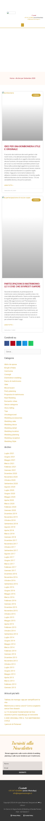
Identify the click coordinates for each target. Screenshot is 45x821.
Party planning (10, 391)
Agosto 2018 (9, 527)
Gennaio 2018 (10, 537)
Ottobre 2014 (10, 631)
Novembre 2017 (11, 544)
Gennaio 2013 (10, 687)
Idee (6, 384)
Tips (6, 411)
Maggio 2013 (9, 674)
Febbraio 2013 (10, 684)
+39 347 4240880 (28, 17)
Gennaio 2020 (10, 510)
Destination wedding (12, 378)
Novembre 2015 (11, 611)
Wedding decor (10, 424)
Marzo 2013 (9, 681)
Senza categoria (11, 404)
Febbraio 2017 (10, 567)
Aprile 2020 (9, 500)
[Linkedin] (25, 2)
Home (12, 78)
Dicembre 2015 (10, 607)
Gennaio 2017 (10, 570)
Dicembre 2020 (10, 473)
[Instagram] (13, 2)
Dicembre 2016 (10, 574)
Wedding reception (12, 438)
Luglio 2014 (9, 637)
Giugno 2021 (9, 457)
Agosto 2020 (9, 487)
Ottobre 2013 (10, 664)
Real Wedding (10, 398)
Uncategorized (10, 414)
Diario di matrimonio (12, 381)
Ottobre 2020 (10, 480)
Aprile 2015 (9, 624)
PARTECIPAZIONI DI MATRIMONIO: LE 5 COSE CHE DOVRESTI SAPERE (22, 285)
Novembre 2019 (11, 517)
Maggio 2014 (9, 644)
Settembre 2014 (11, 634)
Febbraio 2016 (10, 600)
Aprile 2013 (9, 677)
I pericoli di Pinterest (12, 724)
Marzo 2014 (9, 647)
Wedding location (11, 431)
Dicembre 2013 (10, 657)
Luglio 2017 (9, 557)
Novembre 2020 (11, 477)
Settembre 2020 (11, 483)
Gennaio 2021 (10, 470)
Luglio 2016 (9, 587)
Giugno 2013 (9, 671)
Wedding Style (10, 441)
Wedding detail (10, 428)
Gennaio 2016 (10, 604)
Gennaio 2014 (10, 654)
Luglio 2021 (9, 453)
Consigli (7, 374)
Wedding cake (10, 421)
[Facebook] (7, 2)
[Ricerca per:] (22, 352)
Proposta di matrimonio (14, 394)
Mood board (9, 388)
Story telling (9, 408)
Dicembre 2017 (10, 540)
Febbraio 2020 (10, 507)
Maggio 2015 (9, 620)
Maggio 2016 (9, 594)
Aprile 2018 (9, 530)
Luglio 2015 (9, 617)
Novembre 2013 (11, 661)
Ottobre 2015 (10, 614)
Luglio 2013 (9, 667)
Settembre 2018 (11, 524)
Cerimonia (8, 371)
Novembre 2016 (11, 577)
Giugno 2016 (9, 590)
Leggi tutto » (8, 185)
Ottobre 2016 (10, 580)
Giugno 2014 (9, 641)
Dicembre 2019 (10, 513)
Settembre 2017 (11, 550)
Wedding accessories (13, 418)
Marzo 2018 (9, 534)
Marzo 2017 (9, 564)
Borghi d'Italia (10, 368)
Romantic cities (10, 401)
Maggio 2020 (9, 497)
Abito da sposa (10, 364)
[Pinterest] (19, 2)
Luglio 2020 (9, 490)
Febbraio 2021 (10, 467)
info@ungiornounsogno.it (33, 19)
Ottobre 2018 (10, 520)
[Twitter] (31, 2)
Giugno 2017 (9, 560)
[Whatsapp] (37, 2)
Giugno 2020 (9, 493)
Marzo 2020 (9, 503)
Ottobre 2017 (10, 547)
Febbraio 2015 (10, 627)
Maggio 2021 (9, 460)
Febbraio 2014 (10, 651)
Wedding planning (11, 435)
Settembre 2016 (11, 584)
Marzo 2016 (9, 597)
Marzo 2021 (9, 463)
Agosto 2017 (9, 554)
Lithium (22, 805)
